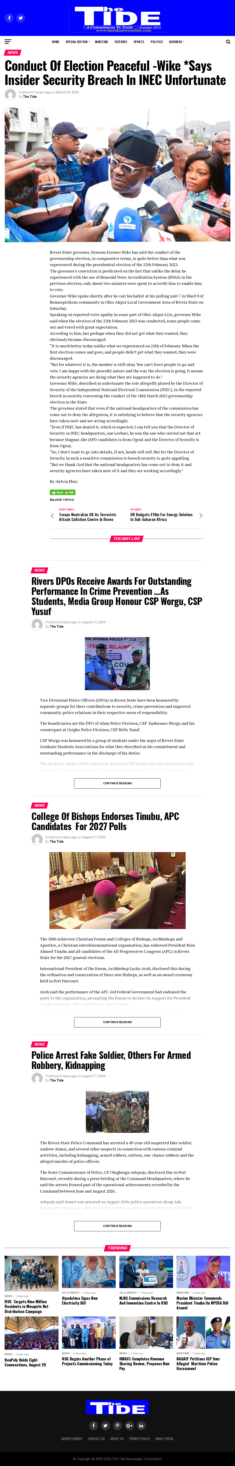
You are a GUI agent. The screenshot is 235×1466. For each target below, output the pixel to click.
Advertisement (72, 1438)
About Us (117, 1438)
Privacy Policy (139, 1438)
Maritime (101, 41)
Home (55, 41)
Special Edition (76, 41)
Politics (157, 41)
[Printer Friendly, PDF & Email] (63, 492)
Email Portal (165, 1438)
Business (175, 41)
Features (121, 41)
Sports (139, 41)
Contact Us (96, 1438)
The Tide (30, 96)
